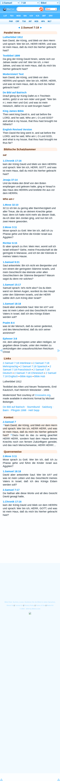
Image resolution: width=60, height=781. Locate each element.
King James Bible (13, 111)
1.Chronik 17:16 (12, 160)
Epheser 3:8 (10, 338)
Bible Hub (39, 376)
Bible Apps (26, 376)
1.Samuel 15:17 (12, 284)
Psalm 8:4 (9, 322)
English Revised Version (17, 129)
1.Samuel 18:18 (12, 303)
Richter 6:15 (10, 243)
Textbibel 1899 (11, 55)
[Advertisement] (30, 546)
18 (4, 425)
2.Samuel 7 (9, 421)
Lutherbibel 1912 (13, 37)
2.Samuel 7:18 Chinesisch (28, 373)
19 (11, 435)
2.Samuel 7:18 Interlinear (17, 363)
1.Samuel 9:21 (11, 262)
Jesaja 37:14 (10, 179)
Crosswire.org (42, 395)
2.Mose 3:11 (10, 227)
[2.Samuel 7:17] (3, 356)
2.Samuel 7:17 (11, 489)
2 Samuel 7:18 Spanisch (33, 366)
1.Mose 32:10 (10, 204)
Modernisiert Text (13, 74)
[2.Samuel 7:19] (56, 356)
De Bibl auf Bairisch (15, 92)
